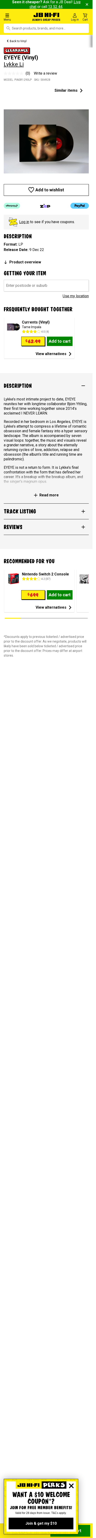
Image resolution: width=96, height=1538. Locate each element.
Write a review (45, 73)
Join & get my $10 (41, 1523)
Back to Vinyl (18, 41)
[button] (16, 17)
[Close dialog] (71, 1486)
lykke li (14, 64)
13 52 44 (55, 6)
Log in (24, 222)
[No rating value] (15, 73)
